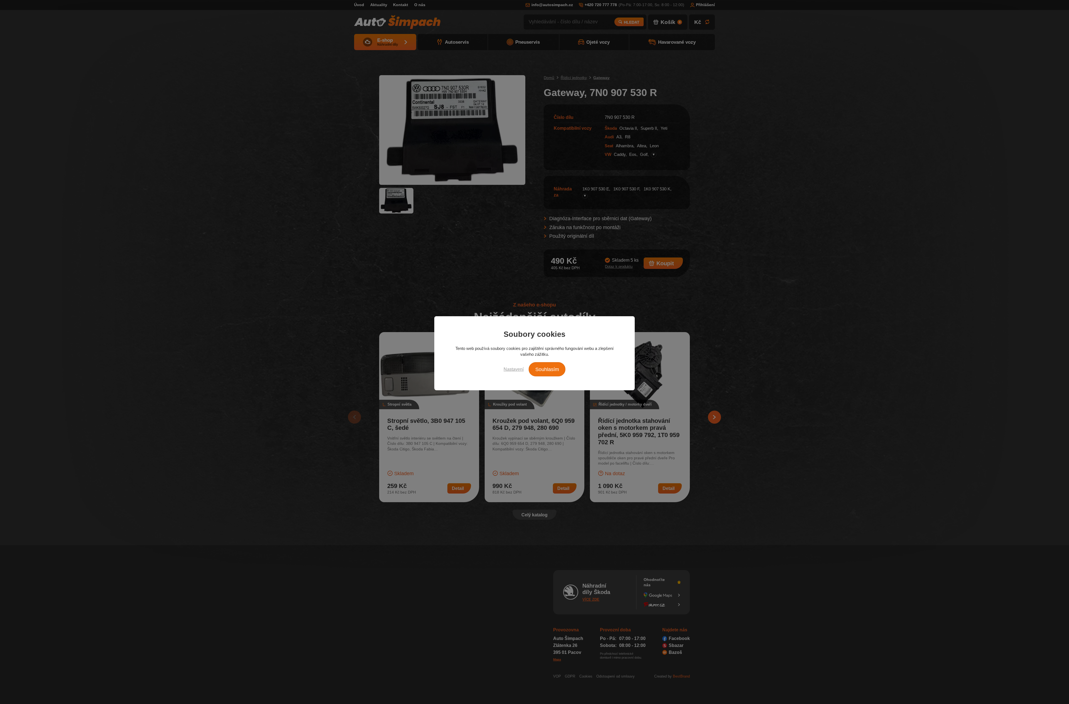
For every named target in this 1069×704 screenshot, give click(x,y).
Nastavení (514, 369)
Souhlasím (547, 369)
